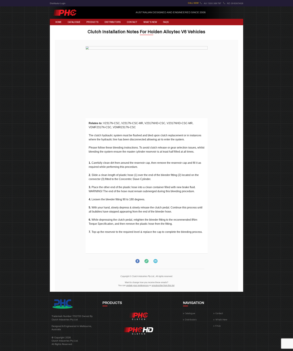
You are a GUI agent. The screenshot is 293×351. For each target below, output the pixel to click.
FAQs (166, 22)
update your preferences (137, 285)
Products (92, 22)
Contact (132, 22)
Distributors (113, 22)
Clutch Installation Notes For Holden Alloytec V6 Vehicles (146, 31)
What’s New (150, 22)
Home (58, 22)
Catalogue (74, 22)
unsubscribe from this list (163, 285)
